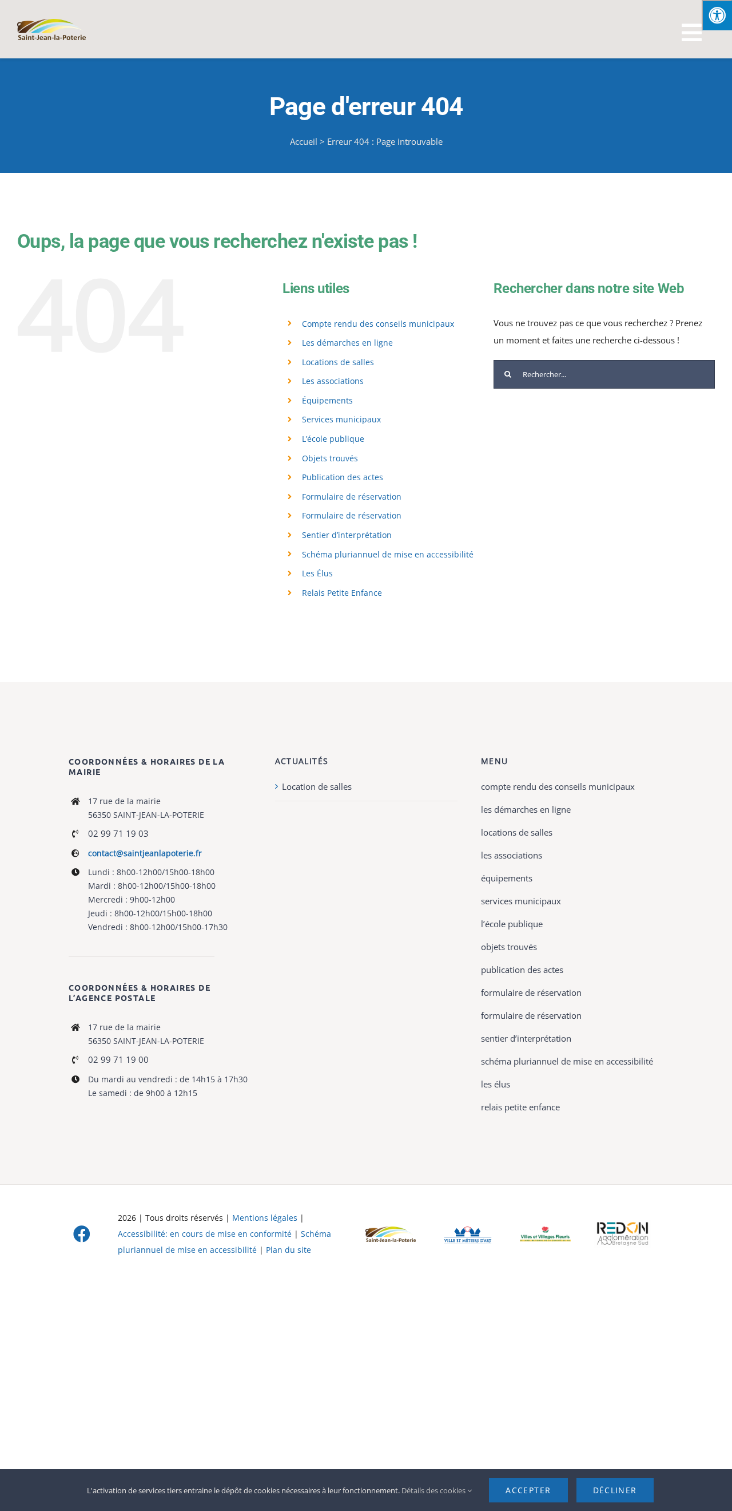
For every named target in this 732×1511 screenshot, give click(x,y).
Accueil (303, 141)
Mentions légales (264, 1217)
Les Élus (317, 573)
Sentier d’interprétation (347, 534)
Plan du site (288, 1249)
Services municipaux (341, 419)
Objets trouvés (330, 458)
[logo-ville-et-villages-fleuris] (545, 1230)
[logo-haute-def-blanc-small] (622, 1223)
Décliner (615, 1490)
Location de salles (317, 786)
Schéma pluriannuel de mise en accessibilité (388, 554)
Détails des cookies (434, 1490)
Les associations (333, 380)
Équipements (327, 400)
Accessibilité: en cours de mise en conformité (206, 1233)
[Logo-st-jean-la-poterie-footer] (390, 1230)
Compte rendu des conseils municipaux (378, 323)
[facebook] (82, 1234)
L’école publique (333, 438)
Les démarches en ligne (347, 342)
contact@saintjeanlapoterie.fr (145, 853)
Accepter (528, 1490)
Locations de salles (338, 362)
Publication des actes (342, 477)
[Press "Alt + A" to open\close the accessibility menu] (717, 15)
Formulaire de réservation (351, 496)
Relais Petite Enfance (342, 592)
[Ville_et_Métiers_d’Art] (468, 1227)
